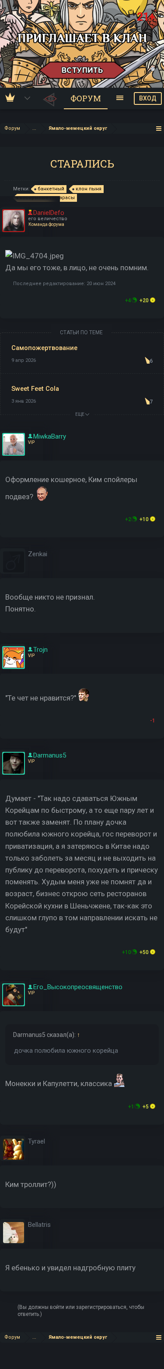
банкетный (51, 189)
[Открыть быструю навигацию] (159, 128)
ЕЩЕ (80, 414)
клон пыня (88, 189)
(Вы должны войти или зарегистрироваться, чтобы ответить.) (80, 1310)
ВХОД (148, 98)
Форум (85, 98)
